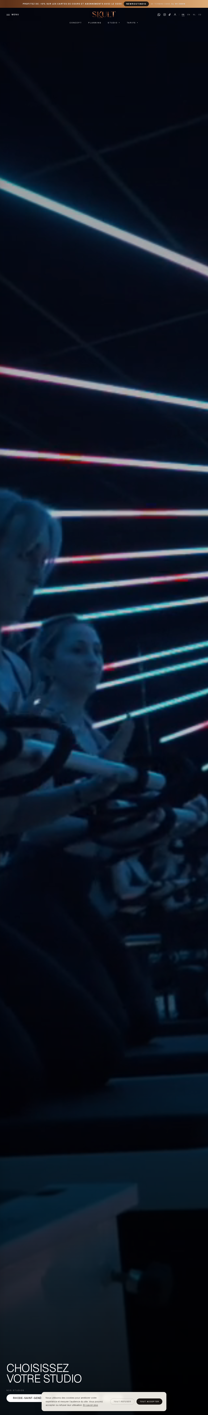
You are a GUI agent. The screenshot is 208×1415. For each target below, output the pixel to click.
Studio (114, 23)
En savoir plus (90, 1405)
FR (183, 14)
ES (200, 14)
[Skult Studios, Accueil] (104, 14)
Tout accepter (149, 1401)
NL (194, 14)
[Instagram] (164, 14)
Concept (76, 23)
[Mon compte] (175, 14)
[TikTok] (169, 14)
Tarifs (132, 23)
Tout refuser (122, 1401)
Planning (94, 23)
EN (188, 14)
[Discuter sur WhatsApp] (159, 14)
